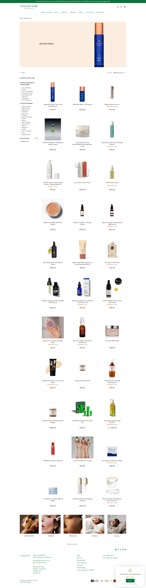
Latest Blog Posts (108, 555)
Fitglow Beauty (26, 108)
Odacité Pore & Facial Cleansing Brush (53, 341)
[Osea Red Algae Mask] (112, 328)
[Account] (121, 7)
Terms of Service (82, 563)
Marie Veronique (26, 122)
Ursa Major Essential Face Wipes (112, 460)
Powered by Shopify (25, 582)
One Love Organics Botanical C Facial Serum (82, 341)
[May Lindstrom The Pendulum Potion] (53, 249)
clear (36, 138)
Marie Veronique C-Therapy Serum (82, 223)
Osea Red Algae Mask (112, 340)
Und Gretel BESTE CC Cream (82, 460)
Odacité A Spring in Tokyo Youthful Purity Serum (53, 301)
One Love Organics (27, 131)
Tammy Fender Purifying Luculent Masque (53, 421)
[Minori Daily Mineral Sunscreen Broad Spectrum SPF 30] (83, 249)
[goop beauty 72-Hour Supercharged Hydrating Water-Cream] (83, 129)
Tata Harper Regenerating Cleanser (112, 421)
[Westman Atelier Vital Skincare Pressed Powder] (112, 486)
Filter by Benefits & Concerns (27, 84)
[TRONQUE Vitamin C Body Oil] (53, 447)
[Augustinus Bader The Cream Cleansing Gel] (53, 91)
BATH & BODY (29, 536)
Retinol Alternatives (27, 100)
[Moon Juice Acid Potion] (112, 249)
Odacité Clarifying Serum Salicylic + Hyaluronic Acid (82, 301)
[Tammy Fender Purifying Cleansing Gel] (112, 367)
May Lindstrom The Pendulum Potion (53, 263)
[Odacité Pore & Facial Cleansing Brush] (53, 328)
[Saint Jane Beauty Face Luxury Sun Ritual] (53, 367)
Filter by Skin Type (27, 78)
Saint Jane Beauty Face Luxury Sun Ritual (53, 381)
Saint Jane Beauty (26, 134)
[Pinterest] (123, 549)
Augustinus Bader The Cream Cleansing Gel (53, 105)
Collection (24, 138)
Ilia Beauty (24, 115)
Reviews (79, 558)
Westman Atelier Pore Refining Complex (82, 499)
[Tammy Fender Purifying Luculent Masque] (53, 407)
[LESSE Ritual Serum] (112, 169)
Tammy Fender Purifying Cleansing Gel (112, 381)
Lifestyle (116, 536)
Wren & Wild (33, 580)
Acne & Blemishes (26, 87)
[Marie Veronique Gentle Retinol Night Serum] (112, 209)
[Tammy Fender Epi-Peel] (83, 367)
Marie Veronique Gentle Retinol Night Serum (112, 223)
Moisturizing (25, 98)
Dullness (24, 89)
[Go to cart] (124, 7)
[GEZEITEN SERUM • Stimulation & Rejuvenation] (53, 129)
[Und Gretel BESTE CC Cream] (83, 447)
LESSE (23, 118)
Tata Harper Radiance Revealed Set (82, 421)
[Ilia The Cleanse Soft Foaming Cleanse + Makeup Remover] (53, 169)
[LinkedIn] (125, 549)
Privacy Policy (81, 560)
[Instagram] (118, 549)
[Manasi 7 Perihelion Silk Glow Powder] (53, 209)
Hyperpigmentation (27, 94)
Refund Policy (81, 567)
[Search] (118, 7)
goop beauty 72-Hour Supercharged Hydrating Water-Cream (82, 144)
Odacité (24, 129)
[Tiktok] (120, 549)
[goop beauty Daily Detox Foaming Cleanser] (112, 129)
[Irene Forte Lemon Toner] (83, 169)
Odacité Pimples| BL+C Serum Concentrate (112, 301)
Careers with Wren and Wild (85, 570)
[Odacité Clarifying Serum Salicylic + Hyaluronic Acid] (83, 288)
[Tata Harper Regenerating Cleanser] (112, 407)
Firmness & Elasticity (27, 93)
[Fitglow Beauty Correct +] (112, 91)
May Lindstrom (26, 124)
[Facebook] (115, 549)
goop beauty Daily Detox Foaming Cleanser (112, 143)
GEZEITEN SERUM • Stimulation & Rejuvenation (52, 143)
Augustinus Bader (26, 106)
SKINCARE (73, 536)
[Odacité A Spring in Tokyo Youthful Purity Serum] (53, 288)
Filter (23, 72)
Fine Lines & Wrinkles (27, 91)
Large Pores (25, 96)
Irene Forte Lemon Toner (82, 182)
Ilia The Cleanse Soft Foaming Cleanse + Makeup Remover (52, 183)
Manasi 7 (24, 120)
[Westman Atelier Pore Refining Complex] (83, 486)
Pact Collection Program (110, 558)
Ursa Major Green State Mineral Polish (53, 499)
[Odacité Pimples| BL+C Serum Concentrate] (112, 288)
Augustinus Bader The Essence (82, 104)
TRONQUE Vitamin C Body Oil (53, 460)
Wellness (95, 536)
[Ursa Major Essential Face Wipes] (112, 447)
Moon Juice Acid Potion (112, 262)
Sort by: (109, 72)
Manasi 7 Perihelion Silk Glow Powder (52, 223)
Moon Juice (25, 127)
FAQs (78, 555)
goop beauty (25, 113)
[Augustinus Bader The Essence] (83, 91)
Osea (23, 132)
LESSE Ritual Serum (112, 182)
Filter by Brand (26, 103)
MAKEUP (51, 536)
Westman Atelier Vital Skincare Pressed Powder (112, 499)
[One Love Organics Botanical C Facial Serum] (83, 328)
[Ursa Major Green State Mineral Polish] (53, 486)
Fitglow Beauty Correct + (112, 104)
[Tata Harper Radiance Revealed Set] (83, 407)
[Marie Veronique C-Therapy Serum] (83, 209)
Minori (23, 125)
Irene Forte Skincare (27, 117)
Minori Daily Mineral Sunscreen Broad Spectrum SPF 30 (82, 263)
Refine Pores (25, 141)
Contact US (80, 565)
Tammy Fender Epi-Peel (82, 380)
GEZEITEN (25, 111)
